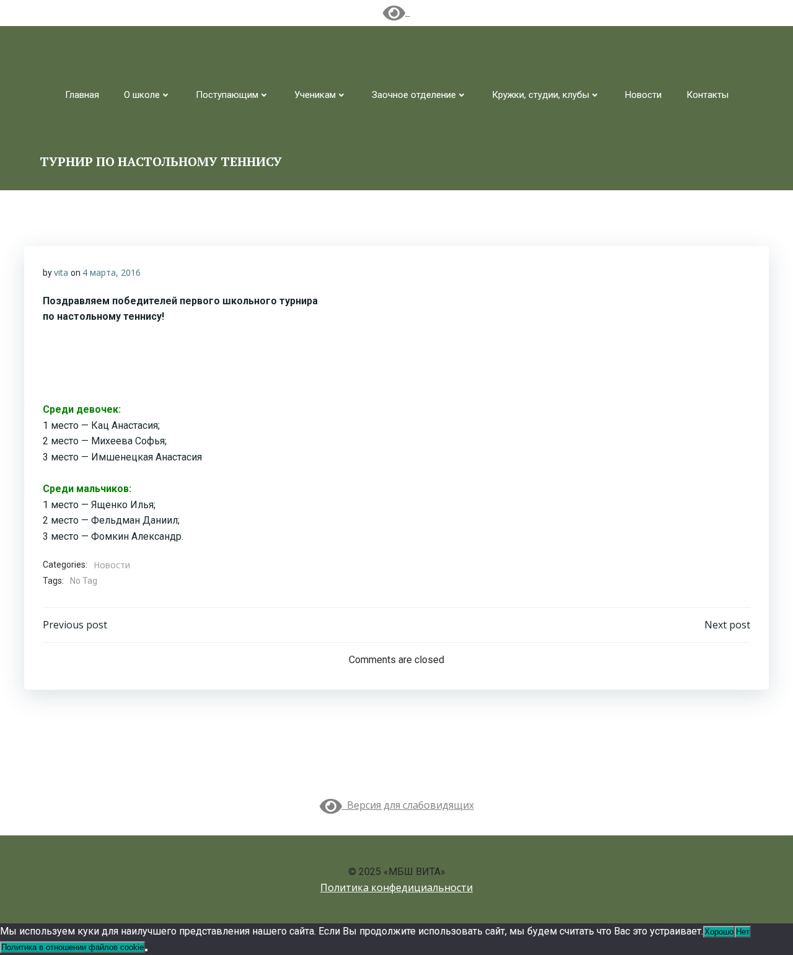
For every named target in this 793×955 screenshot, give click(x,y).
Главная (82, 94)
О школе (142, 94)
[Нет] (146, 950)
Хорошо (719, 931)
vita (61, 272)
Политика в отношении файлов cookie (72, 947)
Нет (743, 931)
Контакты (707, 94)
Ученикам (315, 94)
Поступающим (227, 94)
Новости (643, 94)
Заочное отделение (414, 94)
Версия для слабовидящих (408, 805)
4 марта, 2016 (111, 272)
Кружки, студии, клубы (540, 94)
